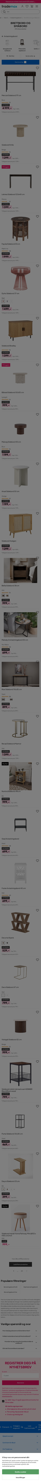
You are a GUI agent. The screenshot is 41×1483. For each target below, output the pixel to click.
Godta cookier (20, 1472)
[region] (20, 1468)
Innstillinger (20, 1477)
